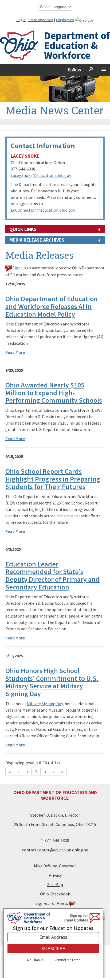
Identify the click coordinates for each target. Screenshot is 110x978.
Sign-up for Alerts (52, 903)
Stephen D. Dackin (46, 815)
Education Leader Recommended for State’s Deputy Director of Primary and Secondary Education (52, 575)
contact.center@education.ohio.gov (55, 849)
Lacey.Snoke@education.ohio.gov (41, 175)
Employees (65, 19)
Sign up (19, 267)
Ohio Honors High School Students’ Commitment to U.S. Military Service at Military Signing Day (52, 682)
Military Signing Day (45, 703)
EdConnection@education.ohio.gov (43, 210)
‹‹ (10, 771)
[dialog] (53, 943)
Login (21, 19)
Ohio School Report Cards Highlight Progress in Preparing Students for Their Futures (52, 479)
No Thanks (35, 960)
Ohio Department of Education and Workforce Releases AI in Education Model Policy (51, 306)
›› (62, 771)
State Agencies (40, 19)
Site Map (55, 884)
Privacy (55, 875)
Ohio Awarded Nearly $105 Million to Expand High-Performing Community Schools (53, 393)
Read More (15, 352)
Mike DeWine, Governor (55, 865)
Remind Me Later (67, 960)
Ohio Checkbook (55, 893)
